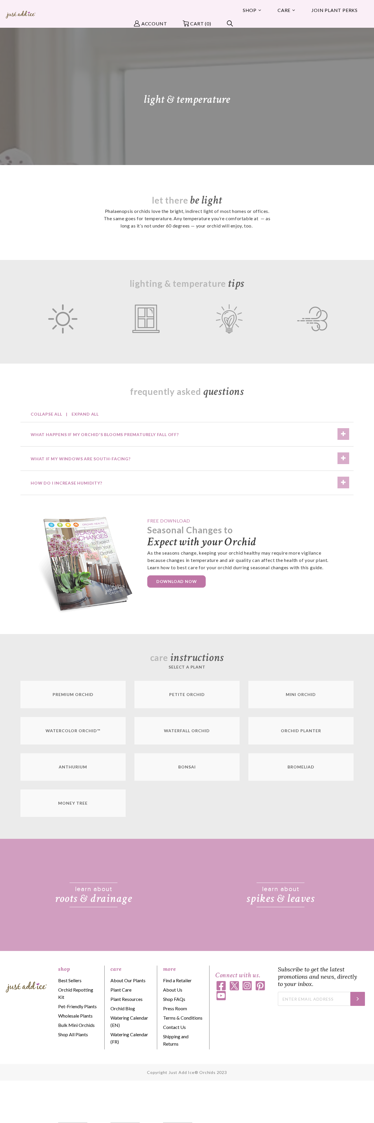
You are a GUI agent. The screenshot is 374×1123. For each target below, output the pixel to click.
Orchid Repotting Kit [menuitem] (75, 993)
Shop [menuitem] (250, 10)
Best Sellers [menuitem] (70, 980)
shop (64, 969)
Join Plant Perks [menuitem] (334, 10)
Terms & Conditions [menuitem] (182, 1017)
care (115, 969)
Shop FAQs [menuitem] (174, 999)
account (154, 23)
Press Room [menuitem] (175, 1008)
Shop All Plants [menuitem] (73, 1034)
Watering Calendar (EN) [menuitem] (129, 1021)
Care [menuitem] (284, 10)
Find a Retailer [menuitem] (177, 980)
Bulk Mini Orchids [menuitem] (76, 1025)
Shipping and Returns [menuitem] (175, 1040)
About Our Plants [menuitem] (128, 980)
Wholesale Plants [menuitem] (75, 1015)
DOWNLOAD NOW (176, 581)
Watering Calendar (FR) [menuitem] (129, 1038)
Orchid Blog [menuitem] (122, 1008)
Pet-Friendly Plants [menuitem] (77, 1006)
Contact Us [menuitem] (174, 1027)
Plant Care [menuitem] (120, 989)
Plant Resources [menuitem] (126, 999)
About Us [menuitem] (172, 989)
